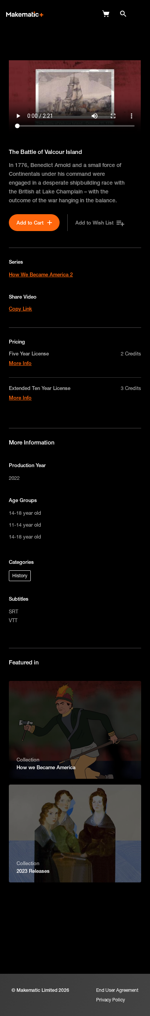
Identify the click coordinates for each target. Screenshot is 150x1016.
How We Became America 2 (41, 274)
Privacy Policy (110, 1000)
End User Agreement (117, 990)
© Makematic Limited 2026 (40, 990)
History (19, 575)
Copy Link (20, 309)
